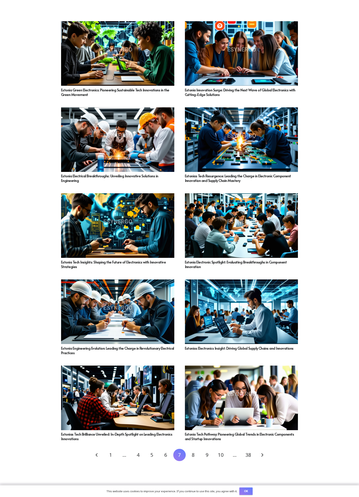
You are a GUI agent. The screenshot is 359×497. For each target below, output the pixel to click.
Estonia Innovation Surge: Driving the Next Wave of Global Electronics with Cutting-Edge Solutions (240, 92)
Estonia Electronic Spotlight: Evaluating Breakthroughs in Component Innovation (236, 264)
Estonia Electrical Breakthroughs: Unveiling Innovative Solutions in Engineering (109, 178)
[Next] (262, 455)
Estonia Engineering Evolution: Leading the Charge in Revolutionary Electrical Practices (117, 350)
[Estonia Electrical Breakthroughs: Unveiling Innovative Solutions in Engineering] (117, 110)
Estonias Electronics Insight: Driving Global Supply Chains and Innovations (239, 348)
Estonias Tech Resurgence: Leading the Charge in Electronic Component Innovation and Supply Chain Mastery (238, 178)
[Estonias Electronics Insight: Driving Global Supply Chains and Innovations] (241, 282)
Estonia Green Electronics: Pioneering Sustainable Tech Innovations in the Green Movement (115, 92)
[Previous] (97, 455)
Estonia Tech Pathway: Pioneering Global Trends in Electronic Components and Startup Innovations (239, 436)
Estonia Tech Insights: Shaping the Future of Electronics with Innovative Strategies (113, 264)
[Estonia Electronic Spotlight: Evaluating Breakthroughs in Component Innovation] (241, 196)
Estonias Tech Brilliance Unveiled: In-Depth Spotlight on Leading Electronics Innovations (116, 436)
